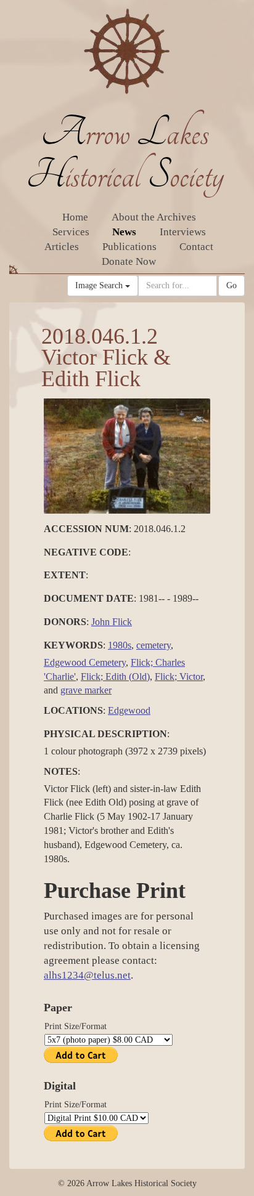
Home (75, 217)
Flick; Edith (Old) (115, 676)
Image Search (100, 285)
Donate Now (129, 261)
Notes (61, 771)
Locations (73, 710)
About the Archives (154, 217)
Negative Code (86, 552)
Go (231, 285)
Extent (65, 575)
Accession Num (86, 528)
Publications (129, 247)
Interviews (183, 232)
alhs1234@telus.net (87, 975)
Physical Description (105, 734)
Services (70, 232)
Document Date (89, 598)
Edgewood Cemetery (85, 662)
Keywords (73, 645)
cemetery (153, 645)
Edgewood (129, 710)
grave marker (86, 690)
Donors (65, 621)
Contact (196, 247)
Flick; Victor (179, 676)
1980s (119, 645)
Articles (61, 247)
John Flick (111, 621)
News (124, 232)
